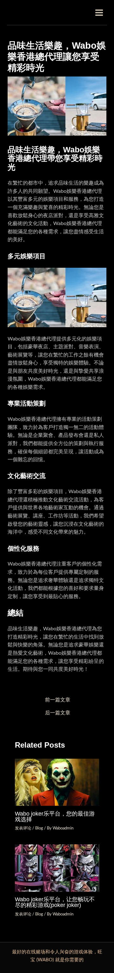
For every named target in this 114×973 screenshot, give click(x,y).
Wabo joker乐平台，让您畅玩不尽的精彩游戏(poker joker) (55, 902)
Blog (39, 828)
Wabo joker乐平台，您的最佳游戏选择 (55, 816)
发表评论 (23, 828)
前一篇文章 (57, 700)
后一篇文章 (57, 713)
